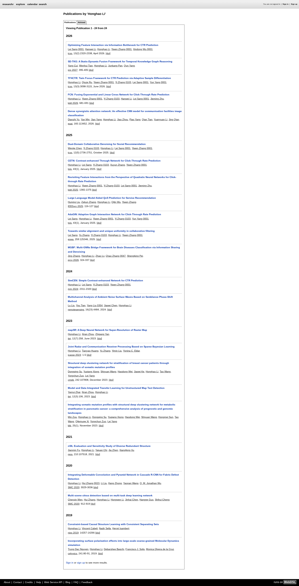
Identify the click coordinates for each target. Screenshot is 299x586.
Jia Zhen (113, 450)
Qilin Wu (116, 202)
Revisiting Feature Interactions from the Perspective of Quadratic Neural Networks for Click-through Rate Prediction (122, 179)
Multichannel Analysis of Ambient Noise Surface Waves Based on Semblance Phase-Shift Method (120, 299)
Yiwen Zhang (129, 202)
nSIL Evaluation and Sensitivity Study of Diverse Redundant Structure (109, 446)
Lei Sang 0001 (76, 49)
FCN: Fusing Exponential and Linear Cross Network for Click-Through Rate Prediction (118, 94)
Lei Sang (87, 164)
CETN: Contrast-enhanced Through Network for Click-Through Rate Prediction (114, 160)
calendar (32, 4)
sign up (81, 562)
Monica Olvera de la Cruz (160, 549)
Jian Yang (96, 119)
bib (69, 425)
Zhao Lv (100, 255)
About (7, 582)
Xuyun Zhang (117, 164)
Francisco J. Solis (135, 549)
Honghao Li (103, 49)
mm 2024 (73, 289)
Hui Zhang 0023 (90, 483)
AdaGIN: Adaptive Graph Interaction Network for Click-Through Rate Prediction (114, 214)
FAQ (76, 582)
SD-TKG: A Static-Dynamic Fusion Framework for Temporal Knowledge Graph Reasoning (120, 61)
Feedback (86, 582)
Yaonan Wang (130, 483)
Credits (29, 582)
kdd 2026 (73, 103)
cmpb (71, 379)
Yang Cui (73, 65)
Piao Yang (135, 119)
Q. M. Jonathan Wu (150, 483)
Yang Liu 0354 (95, 305)
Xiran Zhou (88, 334)
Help (38, 582)
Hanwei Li (90, 49)
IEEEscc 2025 (75, 206)
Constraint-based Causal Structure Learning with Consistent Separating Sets (113, 524)
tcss (70, 53)
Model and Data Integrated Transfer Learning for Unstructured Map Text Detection (116, 388)
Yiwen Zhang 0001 (121, 49)
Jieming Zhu (157, 98)
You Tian (80, 305)
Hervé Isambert (120, 528)
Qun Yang (129, 65)
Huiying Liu (74, 202)
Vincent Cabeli (90, 528)
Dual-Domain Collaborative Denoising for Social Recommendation (107, 144)
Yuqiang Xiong (91, 371)
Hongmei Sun (165, 417)
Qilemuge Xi (82, 421)
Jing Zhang (74, 255)
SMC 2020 (73, 487)
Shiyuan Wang (108, 371)
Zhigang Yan (102, 334)
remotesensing (76, 309)
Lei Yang (90, 375)
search (43, 4)
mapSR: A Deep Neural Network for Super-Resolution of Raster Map (107, 330)
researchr (7, 4)
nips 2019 (73, 532)
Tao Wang (165, 371)
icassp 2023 (74, 355)
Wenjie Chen (75, 148)
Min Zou (72, 417)
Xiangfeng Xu (126, 450)
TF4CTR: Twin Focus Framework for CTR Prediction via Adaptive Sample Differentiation (119, 78)
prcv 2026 (73, 260)
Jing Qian (174, 119)
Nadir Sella (105, 528)
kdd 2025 (73, 189)
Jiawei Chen (110, 305)
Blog (67, 582)
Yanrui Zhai (74, 392)
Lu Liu (71, 305)
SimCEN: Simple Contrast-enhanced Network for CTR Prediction (105, 280)
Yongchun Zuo (76, 375)
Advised (81, 22)
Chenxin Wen (75, 499)
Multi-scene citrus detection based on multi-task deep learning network (110, 495)
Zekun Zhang (88, 202)
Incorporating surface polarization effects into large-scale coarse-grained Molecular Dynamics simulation (123, 542)
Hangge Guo (146, 499)
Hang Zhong (115, 483)
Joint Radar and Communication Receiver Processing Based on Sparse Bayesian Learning (121, 346)
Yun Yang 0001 (158, 82)
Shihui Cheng (162, 499)
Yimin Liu (117, 350)
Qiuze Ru (87, 82)
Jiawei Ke (139, 371)
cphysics (72, 553)
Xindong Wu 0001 (143, 49)
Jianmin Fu (74, 450)
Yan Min (85, 119)
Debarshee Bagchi (114, 549)
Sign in (285, 4)
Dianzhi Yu (73, 119)
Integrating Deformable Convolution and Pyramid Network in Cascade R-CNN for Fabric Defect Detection (123, 476)
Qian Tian (147, 119)
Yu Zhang (84, 235)
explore (20, 4)
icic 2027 (73, 70)
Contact (17, 582)
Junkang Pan (115, 65)
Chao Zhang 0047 (116, 255)
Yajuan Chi (101, 450)
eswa (71, 239)
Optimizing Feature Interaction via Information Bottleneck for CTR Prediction (113, 45)
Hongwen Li (117, 499)
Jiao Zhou (122, 119)
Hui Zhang (89, 499)
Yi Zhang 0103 (123, 82)
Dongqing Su (75, 371)
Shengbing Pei (135, 255)
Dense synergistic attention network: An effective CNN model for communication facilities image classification (125, 113)
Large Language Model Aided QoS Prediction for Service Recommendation (112, 197)
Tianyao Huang (90, 350)
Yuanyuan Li (160, 119)
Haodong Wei (125, 371)
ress (70, 454)
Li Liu (104, 483)
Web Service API (53, 582)
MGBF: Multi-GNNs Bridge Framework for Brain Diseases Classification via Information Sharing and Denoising (124, 249)
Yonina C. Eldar (131, 350)
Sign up (294, 4)
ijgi (69, 338)
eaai (70, 123)
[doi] (108, 53)
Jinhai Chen (131, 499)
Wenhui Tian (86, 65)
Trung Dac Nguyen (78, 549)
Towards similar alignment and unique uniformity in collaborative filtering (111, 231)
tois (70, 169)
